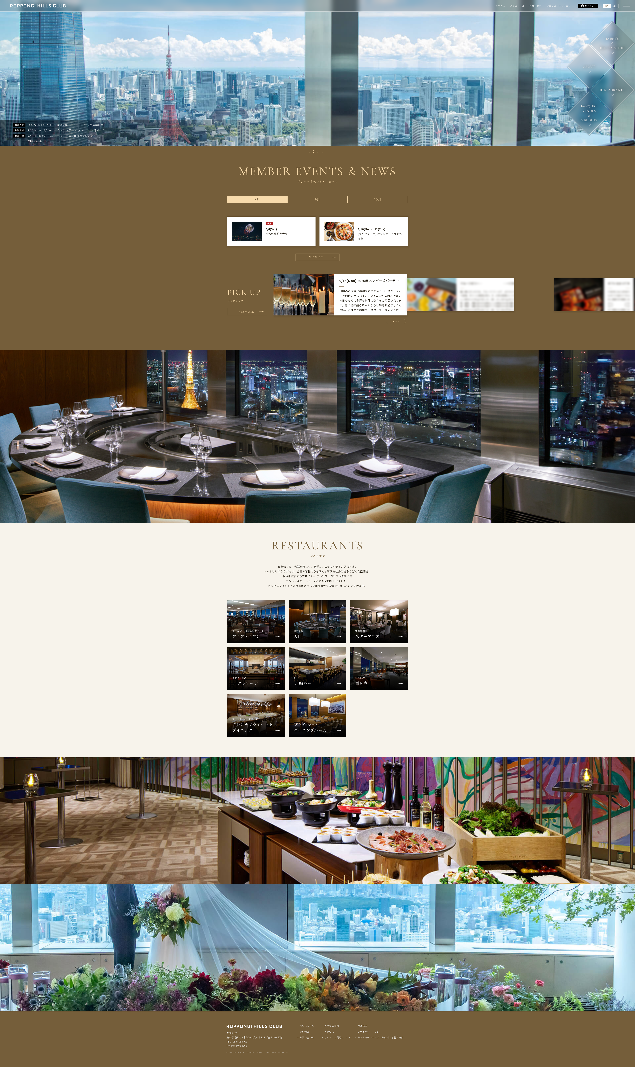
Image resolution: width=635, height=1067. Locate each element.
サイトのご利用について (337, 1037)
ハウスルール (517, 6)
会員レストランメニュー (560, 6)
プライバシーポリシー (370, 1031)
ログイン (589, 5)
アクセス (500, 6)
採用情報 (304, 1031)
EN (614, 5)
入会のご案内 (331, 1025)
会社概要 (362, 1025)
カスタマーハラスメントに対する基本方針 (380, 1037)
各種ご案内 (535, 6)
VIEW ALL (35, 141)
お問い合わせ (307, 1037)
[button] (309, 152)
